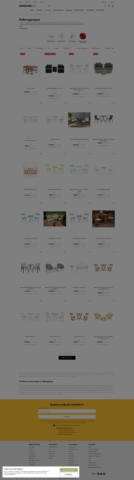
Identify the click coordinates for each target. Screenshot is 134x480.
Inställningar (68, 474)
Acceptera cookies (68, 470)
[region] (40, 472)
